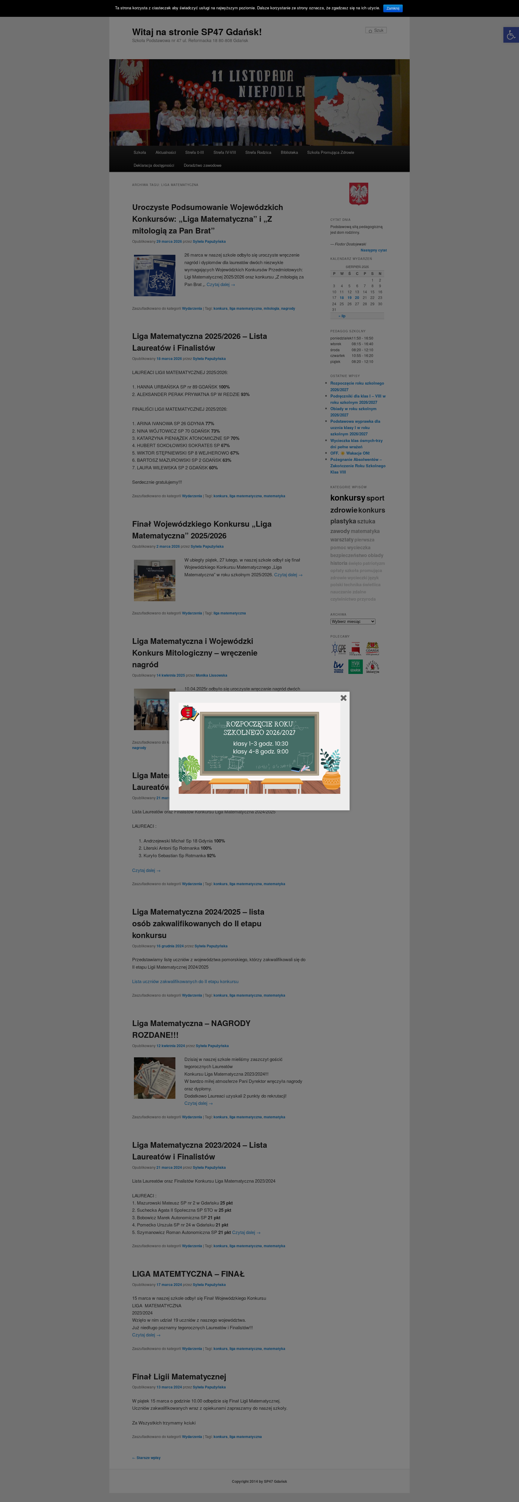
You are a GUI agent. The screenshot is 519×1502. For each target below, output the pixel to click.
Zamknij (393, 8)
